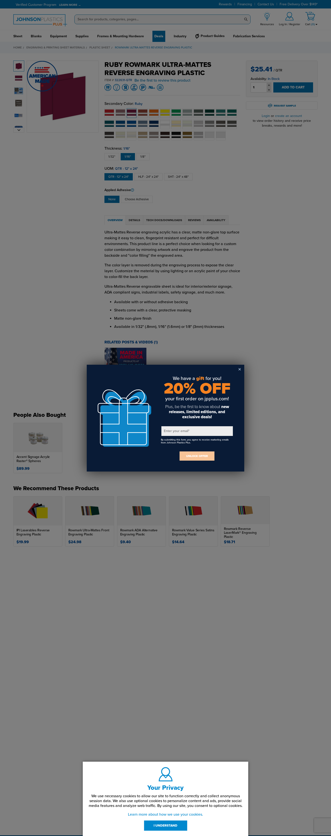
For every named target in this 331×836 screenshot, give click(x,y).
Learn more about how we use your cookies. (165, 814)
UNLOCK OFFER (197, 456)
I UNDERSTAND (165, 826)
